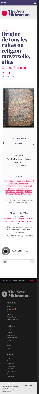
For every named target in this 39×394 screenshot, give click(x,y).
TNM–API (10, 369)
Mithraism (25, 189)
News (8, 343)
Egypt (19, 186)
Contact (9, 312)
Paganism (28, 191)
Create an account (13, 361)
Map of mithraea (12, 337)
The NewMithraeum (19, 294)
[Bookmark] (32, 261)
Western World (26, 194)
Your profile (10, 363)
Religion (17, 194)
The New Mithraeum (19, 13)
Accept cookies (28, 385)
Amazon (18, 143)
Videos (9, 348)
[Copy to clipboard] (18, 223)
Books (9, 345)
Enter (8, 358)
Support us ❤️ (11, 309)
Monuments (11, 335)
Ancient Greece (9, 181)
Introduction (11, 330)
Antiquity (30, 181)
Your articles (11, 366)
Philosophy (9, 194)
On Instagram (11, 371)
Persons (9, 340)
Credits (9, 314)
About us (10, 306)
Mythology (20, 191)
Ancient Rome (21, 181)
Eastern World (11, 186)
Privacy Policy (11, 317)
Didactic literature (23, 184)
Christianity (12, 184)
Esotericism (27, 186)
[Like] (5, 261)
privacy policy (6, 391)
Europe (18, 189)
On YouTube (11, 376)
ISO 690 (29, 236)
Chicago (21, 236)
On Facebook (11, 374)
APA (7, 236)
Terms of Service (12, 319)
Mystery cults (10, 191)
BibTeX (13, 236)
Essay (11, 189)
